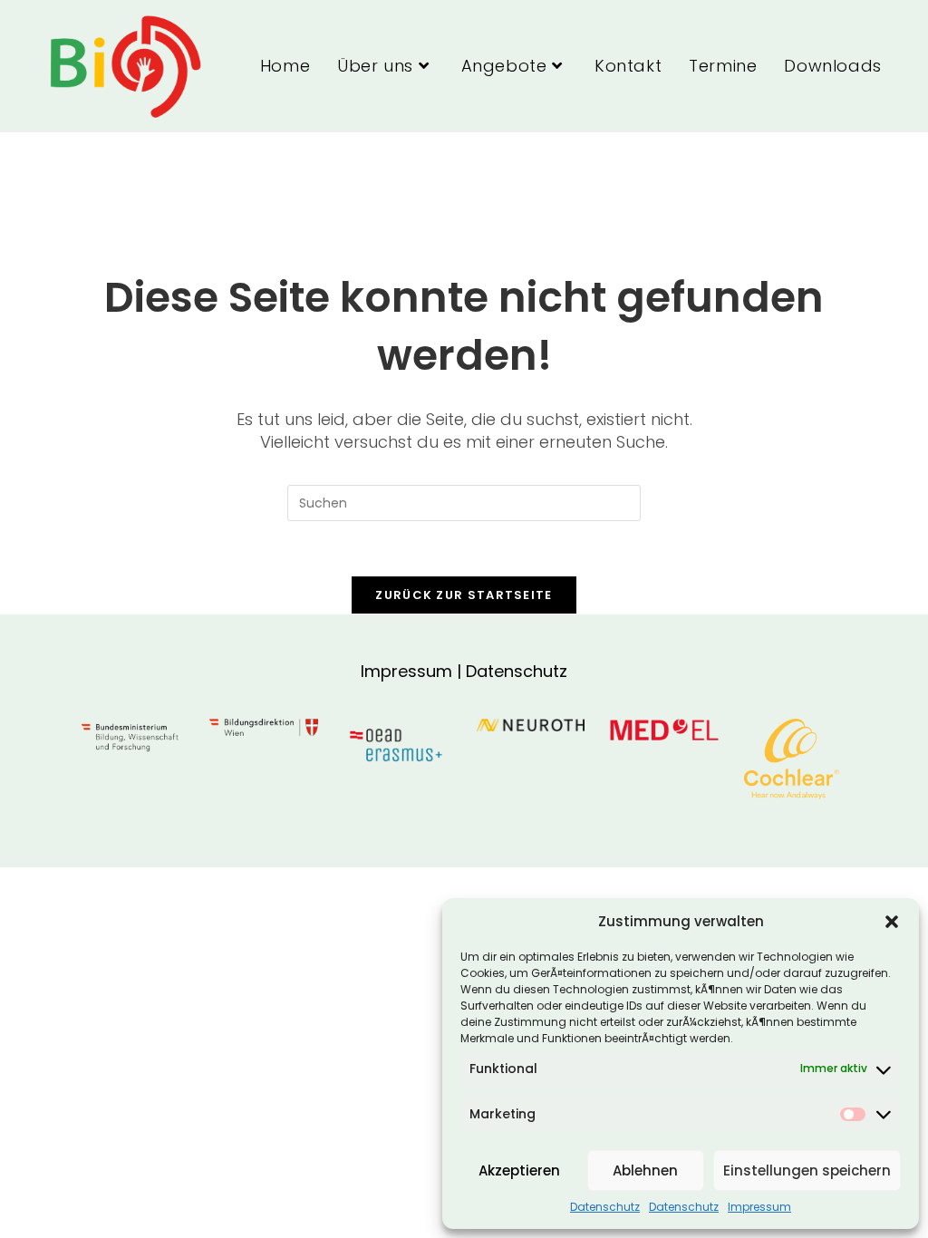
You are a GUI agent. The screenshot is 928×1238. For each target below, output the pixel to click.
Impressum (759, 1207)
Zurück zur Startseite (463, 595)
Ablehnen (645, 1170)
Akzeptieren (519, 1170)
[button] (892, 922)
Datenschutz (605, 1207)
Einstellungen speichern (807, 1170)
